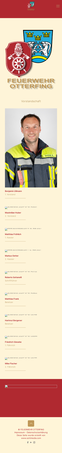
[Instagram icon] (34, 442)
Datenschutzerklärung (37, 432)
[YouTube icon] (31, 442)
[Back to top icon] (31, 423)
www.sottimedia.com (31, 438)
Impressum (19, 432)
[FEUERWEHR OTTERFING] (31, 6)
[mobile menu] (57, 6)
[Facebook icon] (28, 442)
